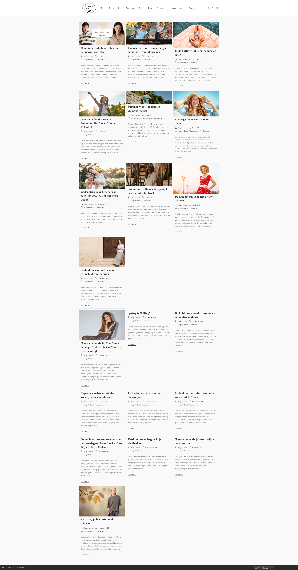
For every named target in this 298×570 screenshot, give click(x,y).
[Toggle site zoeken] (203, 8)
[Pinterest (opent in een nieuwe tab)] (213, 8)
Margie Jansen (88, 56)
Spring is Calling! (139, 313)
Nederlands (262, 568)
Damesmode (100, 60)
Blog (85, 60)
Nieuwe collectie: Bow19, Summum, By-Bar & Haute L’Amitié (98, 123)
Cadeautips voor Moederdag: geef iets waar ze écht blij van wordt (99, 195)
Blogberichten (140, 118)
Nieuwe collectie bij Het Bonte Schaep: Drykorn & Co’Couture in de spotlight (101, 347)
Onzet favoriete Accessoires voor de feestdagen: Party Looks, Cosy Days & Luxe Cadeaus (102, 443)
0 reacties (206, 131)
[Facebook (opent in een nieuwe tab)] (209, 8)
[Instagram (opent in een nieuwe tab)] (217, 8)
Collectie (91, 60)
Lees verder (85, 83)
